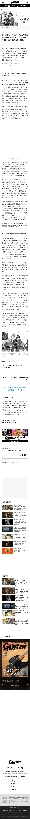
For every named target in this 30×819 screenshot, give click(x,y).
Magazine (7, 637)
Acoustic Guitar (5, 29)
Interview (22, 578)
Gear (17, 27)
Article (13, 27)
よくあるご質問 (9, 807)
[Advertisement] (15, 710)
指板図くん (15, 789)
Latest (6, 576)
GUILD (6, 448)
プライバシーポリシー (19, 807)
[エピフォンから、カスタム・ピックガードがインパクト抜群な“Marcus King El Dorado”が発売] (8, 590)
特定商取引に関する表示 (15, 813)
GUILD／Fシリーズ (7, 361)
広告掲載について (7, 810)
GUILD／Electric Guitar (9, 420)
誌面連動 (7, 776)
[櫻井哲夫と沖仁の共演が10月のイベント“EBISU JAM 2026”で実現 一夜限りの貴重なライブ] (8, 598)
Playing (18, 774)
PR (9, 448)
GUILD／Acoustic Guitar (9, 422)
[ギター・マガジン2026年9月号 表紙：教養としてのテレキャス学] (15, 675)
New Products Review (18, 776)
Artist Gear (6, 774)
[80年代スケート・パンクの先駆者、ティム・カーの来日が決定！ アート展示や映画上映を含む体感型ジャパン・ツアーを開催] (8, 621)
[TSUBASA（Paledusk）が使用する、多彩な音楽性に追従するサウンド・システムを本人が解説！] (8, 606)
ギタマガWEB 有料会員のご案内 (11, 9)
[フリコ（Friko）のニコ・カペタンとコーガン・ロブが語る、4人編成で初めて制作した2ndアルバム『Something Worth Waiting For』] (8, 581)
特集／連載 (14, 771)
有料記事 (23, 9)
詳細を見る (15, 686)
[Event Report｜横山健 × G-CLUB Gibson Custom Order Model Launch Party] (8, 613)
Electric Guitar (13, 29)
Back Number (15, 784)
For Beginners (15, 786)
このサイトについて (17, 810)
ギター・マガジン (6, 27)
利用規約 (25, 810)
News (21, 595)
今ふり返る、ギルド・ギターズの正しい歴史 (12, 450)
